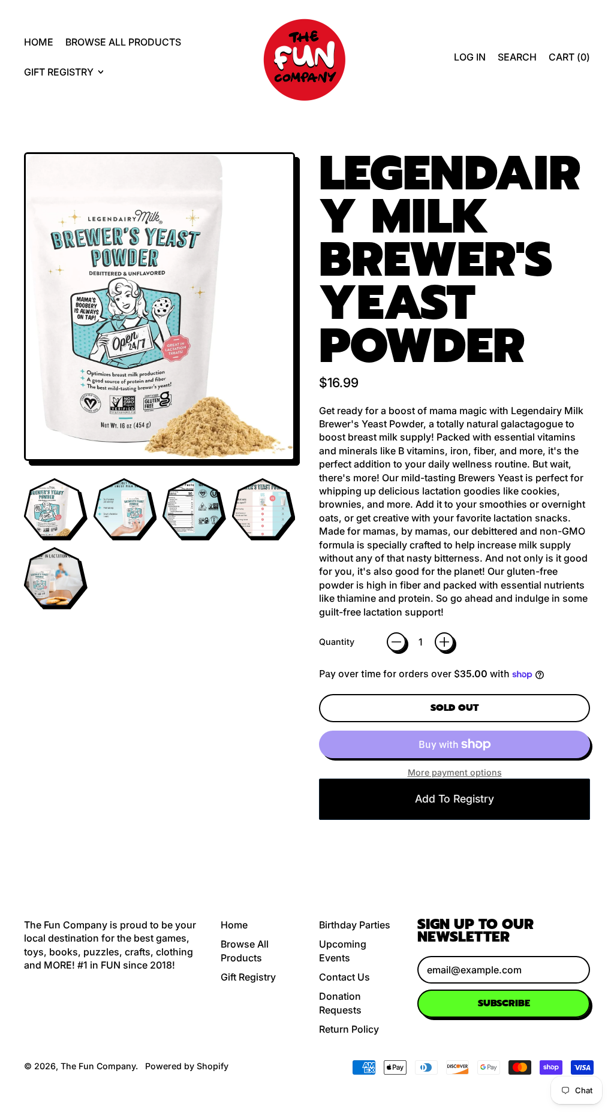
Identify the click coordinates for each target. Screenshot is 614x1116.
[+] (444, 641)
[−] (396, 641)
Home (38, 42)
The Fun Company (98, 1066)
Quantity (336, 642)
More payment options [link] (455, 772)
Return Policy (349, 1029)
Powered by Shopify (186, 1066)
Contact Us (344, 977)
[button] (517, 57)
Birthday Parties (354, 925)
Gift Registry (248, 977)
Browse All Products (123, 42)
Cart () (569, 60)
